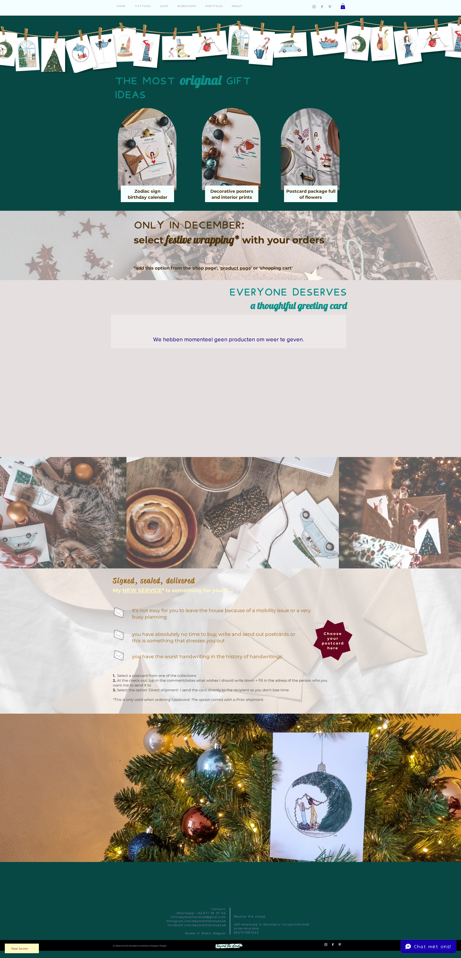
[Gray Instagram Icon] (314, 7)
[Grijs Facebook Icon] (322, 7)
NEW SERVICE (142, 590)
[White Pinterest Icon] (340, 944)
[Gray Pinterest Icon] (330, 7)
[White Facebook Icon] (333, 944)
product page (235, 268)
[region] (148, 156)
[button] (342, 6)
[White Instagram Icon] (326, 944)
